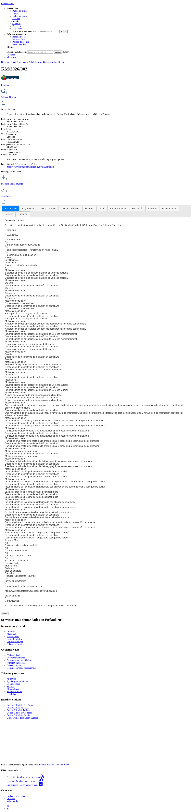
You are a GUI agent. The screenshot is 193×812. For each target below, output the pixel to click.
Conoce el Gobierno (16, 657)
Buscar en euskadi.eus (22, 31)
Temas (15, 13)
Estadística (11, 694)
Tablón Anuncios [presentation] (118, 208)
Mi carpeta (11, 57)
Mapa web (17, 28)
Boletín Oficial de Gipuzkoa (19, 713)
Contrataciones (13, 684)
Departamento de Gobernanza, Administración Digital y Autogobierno (32, 62)
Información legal (20, 39)
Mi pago (10, 686)
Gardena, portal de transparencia (21, 668)
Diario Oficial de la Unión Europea (22, 718)
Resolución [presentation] (137, 208)
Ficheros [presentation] (89, 208)
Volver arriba (12, 801)
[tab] (10, 208)
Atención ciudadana (16, 663)
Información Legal (15, 641)
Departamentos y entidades (19, 660)
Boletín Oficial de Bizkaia (18, 710)
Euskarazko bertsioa (16, 796)
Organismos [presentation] (28, 208)
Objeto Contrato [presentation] (48, 208)
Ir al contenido (7, 3)
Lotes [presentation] (101, 208)
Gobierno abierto (14, 665)
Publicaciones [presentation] (169, 208)
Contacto (16, 23)
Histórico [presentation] (23, 214)
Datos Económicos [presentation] (70, 208)
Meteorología (13, 689)
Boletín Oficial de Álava (18, 707)
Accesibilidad (18, 37)
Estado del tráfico (14, 691)
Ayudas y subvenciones (17, 681)
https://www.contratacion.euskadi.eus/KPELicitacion (30, 167)
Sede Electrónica (19, 44)
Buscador (16, 26)
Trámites (16, 18)
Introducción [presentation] (11, 208)
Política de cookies (20, 42)
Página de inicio (19, 11)
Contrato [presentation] (152, 208)
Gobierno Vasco (19, 16)
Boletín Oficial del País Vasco (20, 705)
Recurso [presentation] (9, 214)
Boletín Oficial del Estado (18, 715)
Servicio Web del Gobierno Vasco (54, 764)
